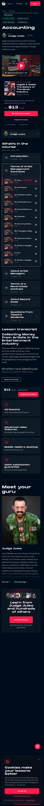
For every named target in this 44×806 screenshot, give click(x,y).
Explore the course (21, 120)
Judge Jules (16, 36)
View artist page (20, 582)
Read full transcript (11, 379)
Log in (35, 4)
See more (5, 582)
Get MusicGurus (21, 620)
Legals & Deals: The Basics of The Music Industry (21, 13)
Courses (12, 11)
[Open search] (26, 4)
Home (4, 11)
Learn (9, 3)
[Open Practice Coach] (37, 746)
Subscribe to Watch (22, 114)
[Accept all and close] (38, 759)
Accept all (22, 791)
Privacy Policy (30, 800)
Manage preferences (23, 796)
